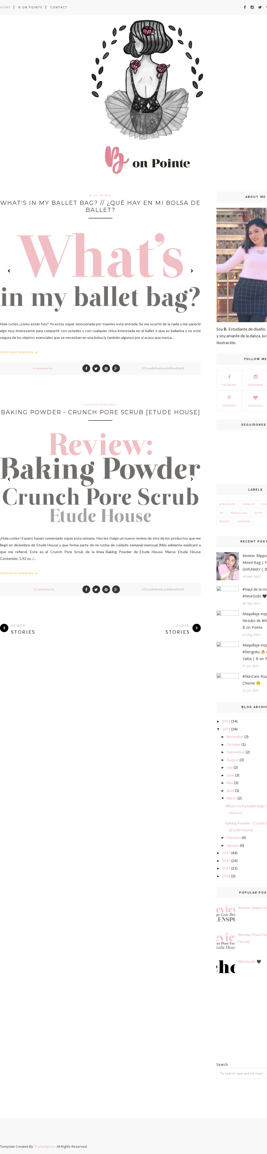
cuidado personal (100, 404)
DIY (221, 512)
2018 (226, 729)
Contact (59, 7)
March (232, 798)
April (230, 790)
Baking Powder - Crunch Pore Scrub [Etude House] (100, 412)
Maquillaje (239, 512)
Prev (9, 271)
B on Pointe (31, 7)
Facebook (229, 384)
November (235, 736)
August (233, 760)
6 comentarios (43, 368)
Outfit (258, 512)
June (230, 775)
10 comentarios (44, 589)
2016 (226, 860)
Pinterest (229, 405)
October (234, 744)
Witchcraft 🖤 (249, 961)
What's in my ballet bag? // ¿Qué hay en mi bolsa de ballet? (100, 206)
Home (5, 7)
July (230, 767)
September (236, 752)
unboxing (243, 521)
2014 (226, 876)
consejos (248, 504)
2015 (226, 868)
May (230, 782)
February (234, 837)
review (224, 521)
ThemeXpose (44, 1146)
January (233, 845)
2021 (226, 721)
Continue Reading (17, 352)
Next (192, 271)
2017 (226, 853)
